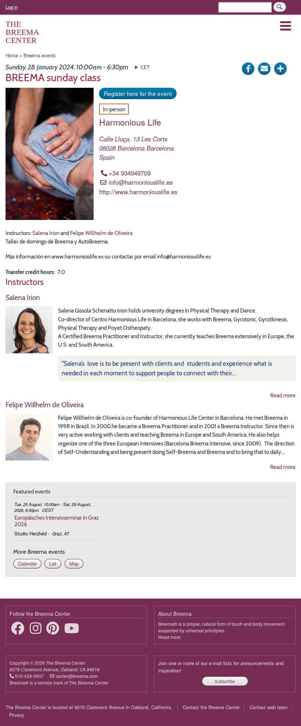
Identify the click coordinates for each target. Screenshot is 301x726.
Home (12, 55)
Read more (282, 395)
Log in (12, 7)
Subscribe (225, 681)
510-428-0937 (29, 676)
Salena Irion (45, 233)
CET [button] (145, 67)
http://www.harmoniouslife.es (138, 191)
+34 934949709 (129, 173)
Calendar (27, 563)
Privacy (16, 715)
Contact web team (268, 707)
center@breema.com (77, 676)
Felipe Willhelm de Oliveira (101, 233)
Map (74, 563)
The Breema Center (22, 32)
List (53, 563)
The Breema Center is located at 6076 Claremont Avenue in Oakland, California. (89, 707)
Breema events (39, 55)
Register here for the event (138, 93)
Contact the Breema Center (211, 707)
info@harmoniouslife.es (141, 182)
